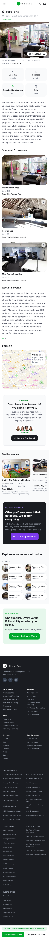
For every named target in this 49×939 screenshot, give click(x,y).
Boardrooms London (33, 795)
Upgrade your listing (34, 745)
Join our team (32, 739)
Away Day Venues (9, 791)
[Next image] (43, 170)
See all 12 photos (38, 54)
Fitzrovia (5, 63)
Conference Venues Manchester (33, 831)
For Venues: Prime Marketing (33, 704)
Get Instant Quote (14, 935)
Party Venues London (33, 783)
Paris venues (7, 900)
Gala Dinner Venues (9, 806)
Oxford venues (8, 881)
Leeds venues (7, 851)
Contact (5, 755)
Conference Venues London (12, 774)
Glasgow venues (8, 855)
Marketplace (31, 696)
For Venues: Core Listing (36, 708)
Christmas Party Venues (34, 779)
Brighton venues (8, 864)
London (21, 60)
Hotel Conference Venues (34, 774)
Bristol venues (7, 847)
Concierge (30, 699)
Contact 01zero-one (36, 935)
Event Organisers (9, 722)
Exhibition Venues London (12, 811)
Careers (6, 749)
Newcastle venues (9, 872)
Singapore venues (9, 912)
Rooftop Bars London (33, 787)
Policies (5, 758)
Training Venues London (11, 795)
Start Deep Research (26, 536)
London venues (8, 830)
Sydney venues (8, 917)
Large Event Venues (32, 811)
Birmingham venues (9, 839)
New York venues (8, 896)
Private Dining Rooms (10, 787)
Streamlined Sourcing (11, 696)
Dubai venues (7, 904)
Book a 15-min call (26, 438)
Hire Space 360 (8, 693)
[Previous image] (5, 170)
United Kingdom (8, 60)
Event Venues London (10, 800)
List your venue (32, 711)
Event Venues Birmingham (35, 850)
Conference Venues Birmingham (33, 845)
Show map (6, 19)
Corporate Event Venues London (34, 800)
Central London (33, 60)
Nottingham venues (9, 876)
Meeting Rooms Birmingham (36, 854)
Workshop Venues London (35, 815)
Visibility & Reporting (10, 703)
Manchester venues (9, 835)
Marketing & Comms (10, 729)
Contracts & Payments (11, 699)
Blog (4, 742)
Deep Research (32, 693)
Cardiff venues (8, 868)
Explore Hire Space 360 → (24, 636)
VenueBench (7, 745)
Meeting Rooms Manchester (35, 840)
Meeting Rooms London (34, 791)
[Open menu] (4, 3)
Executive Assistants (10, 726)
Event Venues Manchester (35, 836)
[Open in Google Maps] (24, 369)
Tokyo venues (7, 908)
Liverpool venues (8, 860)
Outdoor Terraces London (11, 819)
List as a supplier (33, 714)
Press (5, 752)
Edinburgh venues (9, 843)
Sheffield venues (8, 885)
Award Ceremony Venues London (34, 806)
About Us (6, 739)
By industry (7, 706)
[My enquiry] (44, 3)
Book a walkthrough (10, 709)
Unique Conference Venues (12, 779)
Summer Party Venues (10, 783)
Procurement (7, 719)
